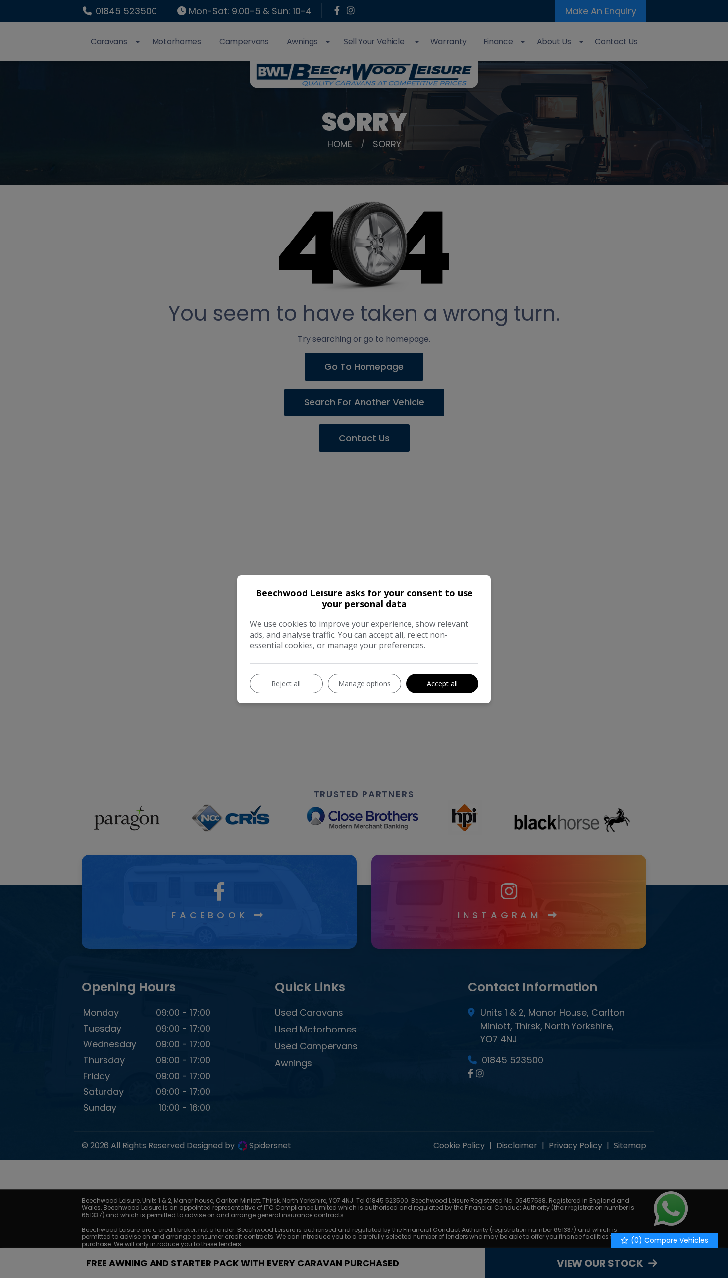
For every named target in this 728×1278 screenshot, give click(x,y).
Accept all (442, 683)
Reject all (286, 683)
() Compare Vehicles (668, 1240)
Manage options (364, 683)
